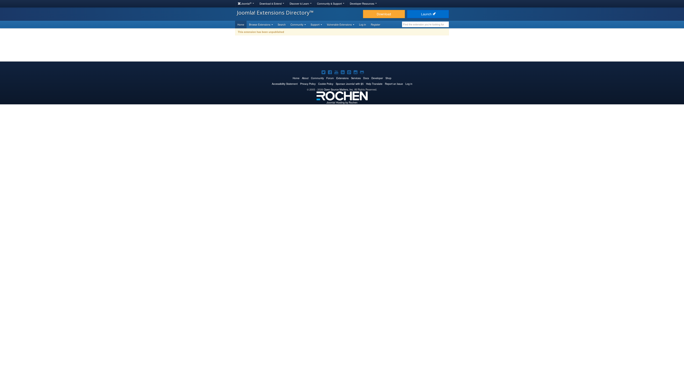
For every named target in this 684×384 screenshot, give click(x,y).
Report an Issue (394, 84)
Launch (426, 14)
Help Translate (374, 84)
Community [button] (297, 24)
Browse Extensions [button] (260, 24)
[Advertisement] (342, 51)
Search (282, 24)
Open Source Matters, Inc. (339, 89)
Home (240, 24)
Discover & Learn (300, 3)
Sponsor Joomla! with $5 (350, 84)
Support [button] (315, 24)
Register (375, 24)
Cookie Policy (325, 84)
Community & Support (330, 3)
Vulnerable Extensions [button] (340, 24)
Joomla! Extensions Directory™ (275, 12)
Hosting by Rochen (342, 102)
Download (384, 14)
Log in (362, 24)
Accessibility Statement (285, 84)
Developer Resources (362, 3)
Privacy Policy (308, 84)
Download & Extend (271, 3)
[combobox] (425, 24)
